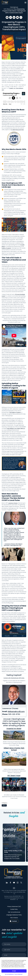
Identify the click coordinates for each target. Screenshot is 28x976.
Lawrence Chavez (12, 503)
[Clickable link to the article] (14, 843)
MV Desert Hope (13, 775)
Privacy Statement (18, 974)
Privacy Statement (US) (14, 906)
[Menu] (25, 2)
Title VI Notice (14, 918)
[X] (10, 17)
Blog (4, 805)
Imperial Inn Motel (14, 728)
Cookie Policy (14, 909)
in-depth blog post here (17, 129)
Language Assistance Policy (14, 915)
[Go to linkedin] (6, 882)
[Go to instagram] (17, 882)
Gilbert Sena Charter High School (14, 749)
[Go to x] (21, 882)
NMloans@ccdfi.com (16, 711)
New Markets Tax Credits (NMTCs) (16, 428)
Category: (4, 803)
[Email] (17, 17)
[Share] (21, 17)
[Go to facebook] (10, 882)
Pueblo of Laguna (6, 248)
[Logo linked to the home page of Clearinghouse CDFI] (5, 2)
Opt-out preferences (9, 974)
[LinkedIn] (14, 17)
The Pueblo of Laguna (15, 412)
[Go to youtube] (14, 882)
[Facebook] (7, 17)
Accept (14, 971)
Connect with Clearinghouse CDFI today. (14, 678)
